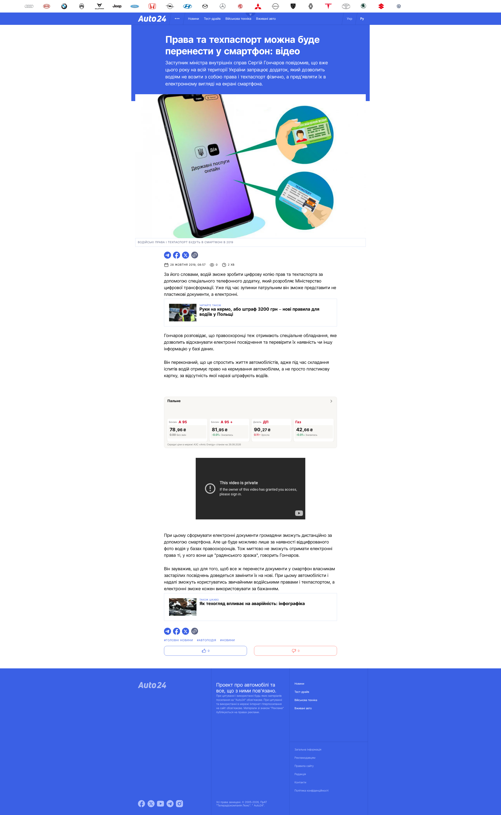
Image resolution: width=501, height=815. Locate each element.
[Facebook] (141, 803)
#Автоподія (206, 640)
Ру (362, 19)
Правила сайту (304, 766)
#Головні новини (178, 640)
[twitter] (185, 255)
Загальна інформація (308, 749)
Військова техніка (238, 19)
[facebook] (176, 255)
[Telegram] (170, 803)
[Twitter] (151, 803)
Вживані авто (266, 19)
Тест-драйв (212, 19)
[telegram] (167, 255)
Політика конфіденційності (312, 790)
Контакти (300, 782)
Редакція (300, 774)
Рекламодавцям (305, 757)
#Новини (227, 640)
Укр (349, 19)
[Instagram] (179, 803)
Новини (193, 19)
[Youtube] (160, 803)
